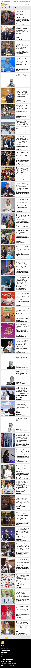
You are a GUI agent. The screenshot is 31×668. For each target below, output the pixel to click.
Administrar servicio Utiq (8, 665)
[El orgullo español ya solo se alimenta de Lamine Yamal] (15, 361)
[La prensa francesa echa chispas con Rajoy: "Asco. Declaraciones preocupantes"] (15, 17)
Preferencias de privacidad (8, 663)
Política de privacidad (7, 659)
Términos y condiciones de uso (9, 657)
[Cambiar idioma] (25, 4)
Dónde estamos (5, 650)
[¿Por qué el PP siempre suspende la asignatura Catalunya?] (15, 377)
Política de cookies (6, 661)
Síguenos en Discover (5, 1)
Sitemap (3, 654)
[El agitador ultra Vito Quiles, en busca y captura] (15, 236)
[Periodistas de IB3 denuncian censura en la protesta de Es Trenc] (15, 127)
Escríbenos (4, 652)
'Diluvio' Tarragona (23, 1)
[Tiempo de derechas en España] (15, 424)
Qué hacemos (5, 648)
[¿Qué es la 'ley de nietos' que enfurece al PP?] (15, 330)
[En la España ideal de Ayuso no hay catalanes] (15, 80)
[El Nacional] (2, 4)
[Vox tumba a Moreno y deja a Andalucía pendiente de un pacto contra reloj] (15, 252)
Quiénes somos (5, 646)
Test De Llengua (14, 1)
